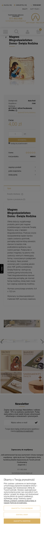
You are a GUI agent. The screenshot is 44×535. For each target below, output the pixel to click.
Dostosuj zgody (22, 515)
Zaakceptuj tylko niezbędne (22, 508)
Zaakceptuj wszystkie (22, 521)
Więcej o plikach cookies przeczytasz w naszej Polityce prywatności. (20, 501)
